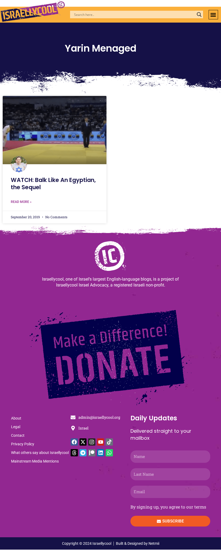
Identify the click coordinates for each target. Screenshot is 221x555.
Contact (18, 435)
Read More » (21, 202)
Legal (15, 427)
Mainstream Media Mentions (35, 461)
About (16, 418)
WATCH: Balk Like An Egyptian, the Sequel (53, 183)
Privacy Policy (22, 444)
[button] (213, 14)
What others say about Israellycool (40, 452)
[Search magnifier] (199, 14)
